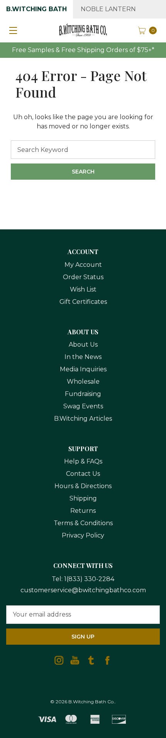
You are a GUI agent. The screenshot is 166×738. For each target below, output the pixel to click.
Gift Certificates (83, 301)
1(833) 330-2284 (89, 579)
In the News (83, 357)
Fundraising (83, 394)
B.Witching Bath (36, 9)
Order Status (83, 277)
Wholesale (83, 381)
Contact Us (83, 473)
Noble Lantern (108, 9)
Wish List (83, 289)
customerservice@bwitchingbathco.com (83, 590)
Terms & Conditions (83, 523)
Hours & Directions (83, 486)
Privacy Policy (83, 535)
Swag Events (83, 406)
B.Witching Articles (83, 418)
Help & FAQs (83, 461)
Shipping (83, 498)
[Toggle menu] (11, 30)
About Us (83, 344)
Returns (83, 510)
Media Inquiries (83, 369)
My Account (83, 264)
